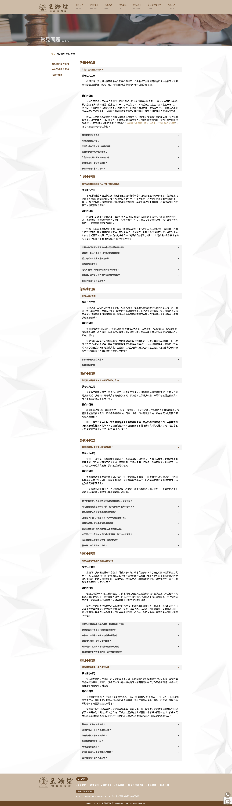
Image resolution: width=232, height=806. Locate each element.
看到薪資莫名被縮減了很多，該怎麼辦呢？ (100, 540)
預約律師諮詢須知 (60, 64)
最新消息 (107, 785)
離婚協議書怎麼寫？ (90, 747)
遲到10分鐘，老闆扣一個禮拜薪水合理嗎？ (100, 270)
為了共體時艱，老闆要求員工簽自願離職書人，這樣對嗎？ (107, 501)
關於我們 (82, 785)
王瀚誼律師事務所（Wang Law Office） (115, 803)
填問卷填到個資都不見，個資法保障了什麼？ (101, 380)
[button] (131, 69)
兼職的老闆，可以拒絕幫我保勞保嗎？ (98, 523)
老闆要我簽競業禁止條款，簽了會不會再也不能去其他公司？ (108, 507)
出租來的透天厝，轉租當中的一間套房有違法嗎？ (103, 247)
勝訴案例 (137, 7)
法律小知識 (57, 75)
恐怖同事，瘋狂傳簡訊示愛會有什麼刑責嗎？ (101, 647)
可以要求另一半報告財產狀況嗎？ (96, 730)
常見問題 (123, 7)
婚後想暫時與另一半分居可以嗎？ (96, 667)
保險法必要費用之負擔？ (92, 360)
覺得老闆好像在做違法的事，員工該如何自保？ (102, 652)
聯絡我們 (172, 7)
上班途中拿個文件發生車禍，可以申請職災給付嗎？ (104, 518)
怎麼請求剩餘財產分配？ (92, 741)
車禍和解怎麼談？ (90, 264)
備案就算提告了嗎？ (90, 135)
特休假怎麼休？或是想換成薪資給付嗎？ (99, 512)
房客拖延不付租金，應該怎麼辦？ (96, 259)
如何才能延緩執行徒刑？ (92, 70)
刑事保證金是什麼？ (90, 141)
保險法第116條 (88, 365)
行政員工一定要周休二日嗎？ (94, 545)
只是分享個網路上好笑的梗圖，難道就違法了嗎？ (103, 624)
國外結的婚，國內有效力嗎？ (94, 758)
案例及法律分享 (154, 7)
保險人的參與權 (89, 296)
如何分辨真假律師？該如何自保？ (96, 157)
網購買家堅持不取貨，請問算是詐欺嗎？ (99, 630)
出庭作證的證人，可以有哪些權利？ (97, 146)
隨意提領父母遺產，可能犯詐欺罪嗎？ (98, 561)
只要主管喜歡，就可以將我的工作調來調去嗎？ (102, 529)
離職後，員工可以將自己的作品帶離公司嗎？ (101, 253)
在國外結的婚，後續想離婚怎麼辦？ (97, 752)
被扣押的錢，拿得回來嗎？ (93, 281)
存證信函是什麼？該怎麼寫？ (94, 163)
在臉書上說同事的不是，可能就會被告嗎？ (100, 635)
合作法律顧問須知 (60, 69)
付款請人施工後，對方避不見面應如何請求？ (101, 275)
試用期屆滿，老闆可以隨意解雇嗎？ (97, 447)
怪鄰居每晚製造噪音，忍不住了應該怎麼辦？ (101, 184)
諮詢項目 (94, 7)
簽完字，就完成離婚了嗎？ (93, 724)
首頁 (53, 54)
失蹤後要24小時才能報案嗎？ (94, 152)
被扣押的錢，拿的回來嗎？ (93, 169)
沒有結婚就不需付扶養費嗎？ (94, 736)
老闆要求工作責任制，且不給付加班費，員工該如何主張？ (107, 534)
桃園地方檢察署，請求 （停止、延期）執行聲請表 (151, 123)
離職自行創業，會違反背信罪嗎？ (96, 641)
